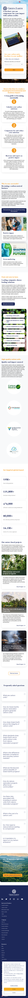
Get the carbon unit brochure (12, 875)
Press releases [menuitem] (4, 934)
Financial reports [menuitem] (5, 932)
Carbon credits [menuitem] (4, 907)
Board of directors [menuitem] (5, 924)
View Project (20, 586)
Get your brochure (8, 304)
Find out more (14, 673)
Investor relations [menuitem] (5, 926)
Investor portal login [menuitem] (5, 930)
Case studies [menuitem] (4, 959)
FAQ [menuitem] (2, 961)
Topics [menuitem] (3, 957)
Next (14, 69)
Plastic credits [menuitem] (4, 911)
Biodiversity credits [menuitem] (5, 909)
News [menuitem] (3, 948)
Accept (14, 989)
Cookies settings (14, 985)
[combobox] (14, 64)
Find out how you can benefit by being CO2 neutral (14, 210)
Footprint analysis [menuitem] (5, 905)
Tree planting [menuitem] (4, 916)
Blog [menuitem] (2, 946)
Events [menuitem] (3, 950)
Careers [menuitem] (3, 937)
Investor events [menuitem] (4, 928)
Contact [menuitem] (3, 939)
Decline (14, 992)
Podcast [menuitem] (3, 952)
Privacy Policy (20, 973)
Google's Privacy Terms (10, 975)
